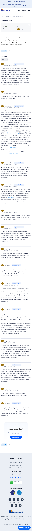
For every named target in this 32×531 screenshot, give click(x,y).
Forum (7, 16)
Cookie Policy (13, 516)
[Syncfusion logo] (7, 10)
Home (2, 16)
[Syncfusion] (16, 511)
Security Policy (5, 519)
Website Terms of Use (24, 516)
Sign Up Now (25, 5)
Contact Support (16, 437)
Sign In (24, 10)
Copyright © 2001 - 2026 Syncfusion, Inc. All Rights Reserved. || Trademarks (16, 525)
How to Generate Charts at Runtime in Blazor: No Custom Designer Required (12, 5)
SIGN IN (4, 444)
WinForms (12, 16)
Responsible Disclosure (17, 519)
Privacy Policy (4, 516)
